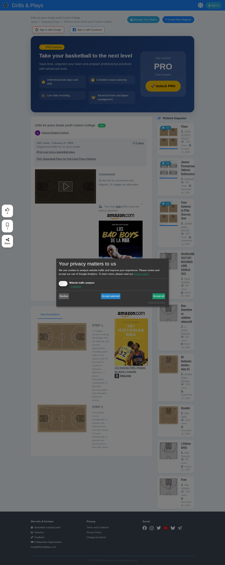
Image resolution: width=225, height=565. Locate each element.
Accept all (158, 296)
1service (75, 286)
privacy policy (141, 274)
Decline (64, 296)
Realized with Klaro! (156, 302)
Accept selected (111, 296)
